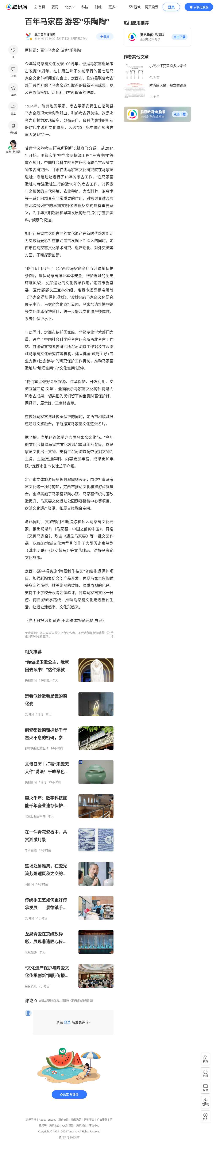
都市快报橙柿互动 (37, 748)
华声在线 (31, 850)
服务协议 (63, 1119)
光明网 (29, 714)
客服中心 (94, 1125)
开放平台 (89, 1119)
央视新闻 (31, 680)
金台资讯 (31, 986)
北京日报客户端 (35, 816)
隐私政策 (76, 1119)
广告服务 (102, 1119)
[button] (179, 37)
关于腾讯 (31, 1119)
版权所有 (75, 1137)
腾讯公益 (54, 1125)
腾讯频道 (81, 1125)
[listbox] (69, 818)
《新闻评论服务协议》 (81, 1000)
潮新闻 (29, 884)
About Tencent (47, 1119)
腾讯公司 (64, 1137)
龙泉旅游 (31, 952)
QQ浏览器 (68, 1125)
